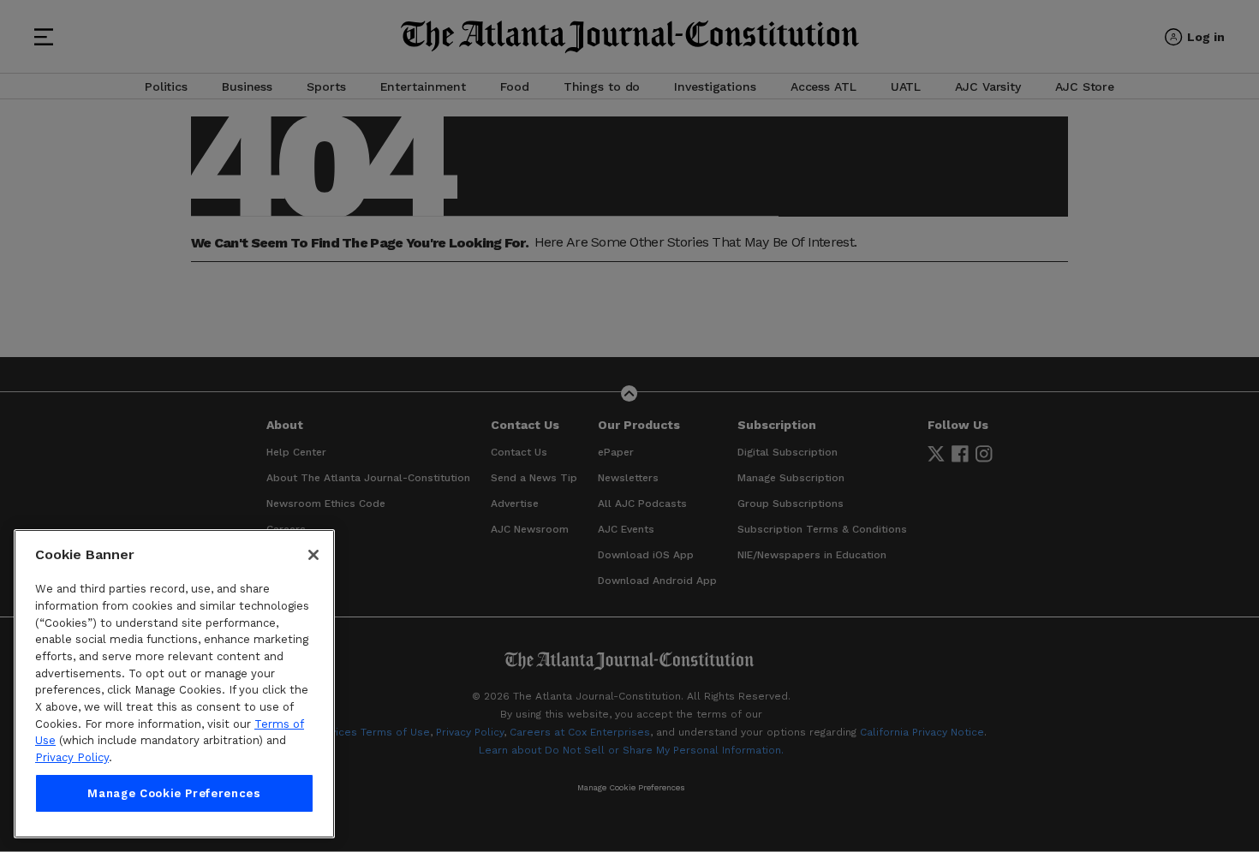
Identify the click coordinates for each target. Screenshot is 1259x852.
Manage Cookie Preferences (173, 793)
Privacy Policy (72, 757)
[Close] (313, 555)
